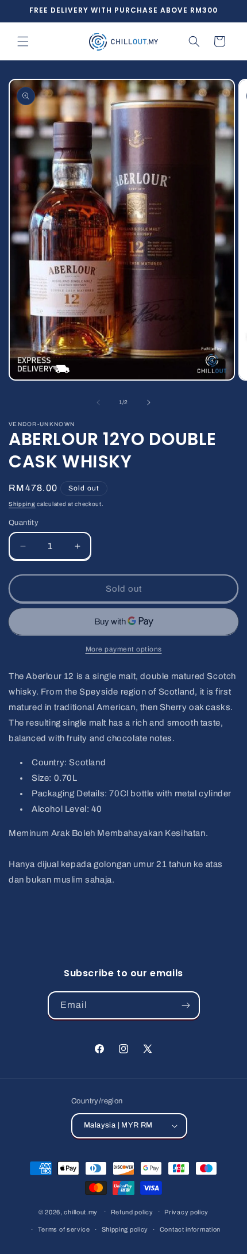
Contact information (190, 1229)
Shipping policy (125, 1229)
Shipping (22, 504)
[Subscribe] (186, 1005)
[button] (23, 41)
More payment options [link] (124, 649)
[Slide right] (148, 402)
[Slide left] (98, 402)
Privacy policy (186, 1212)
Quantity (23, 523)
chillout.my (81, 1211)
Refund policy (132, 1212)
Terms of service (64, 1229)
